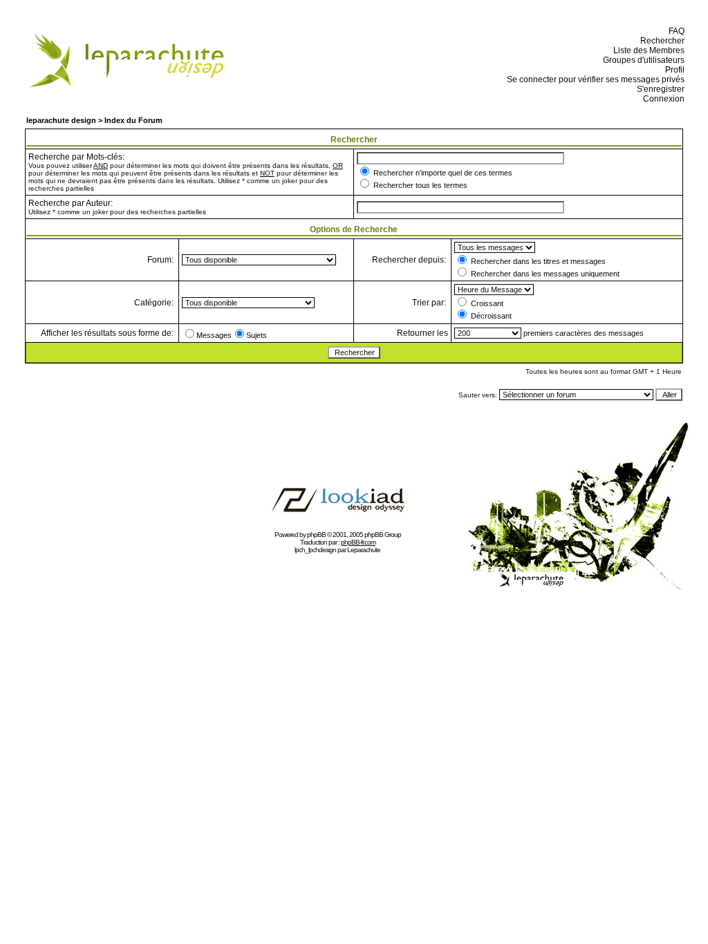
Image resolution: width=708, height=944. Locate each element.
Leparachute (363, 550)
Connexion (661, 99)
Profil (672, 70)
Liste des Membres (646, 50)
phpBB (316, 534)
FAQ (674, 31)
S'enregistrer (658, 89)
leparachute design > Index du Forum (94, 120)
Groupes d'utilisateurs (641, 60)
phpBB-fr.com (358, 542)
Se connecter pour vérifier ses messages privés (593, 79)
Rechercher (660, 41)
